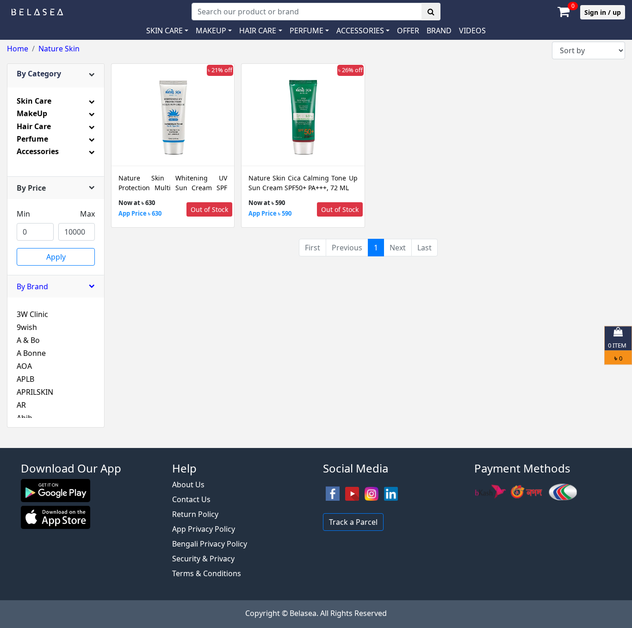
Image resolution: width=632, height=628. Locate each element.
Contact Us (191, 499)
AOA (24, 366)
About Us (188, 484)
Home (17, 49)
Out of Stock (209, 209)
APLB (25, 379)
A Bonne (31, 353)
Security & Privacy (203, 558)
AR (21, 405)
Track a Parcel (353, 522)
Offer (408, 30)
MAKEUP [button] (211, 30)
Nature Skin (59, 49)
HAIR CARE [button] (257, 30)
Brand (439, 30)
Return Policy (195, 514)
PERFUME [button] (306, 30)
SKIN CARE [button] (164, 30)
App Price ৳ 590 (269, 213)
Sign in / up (602, 12)
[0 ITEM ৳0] (316, 443)
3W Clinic (32, 314)
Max (87, 214)
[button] (363, 30)
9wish (27, 327)
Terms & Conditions (206, 573)
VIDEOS (472, 30)
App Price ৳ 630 (139, 213)
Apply (56, 257)
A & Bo (28, 340)
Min (23, 214)
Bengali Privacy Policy (209, 544)
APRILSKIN (35, 392)
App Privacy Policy (203, 529)
